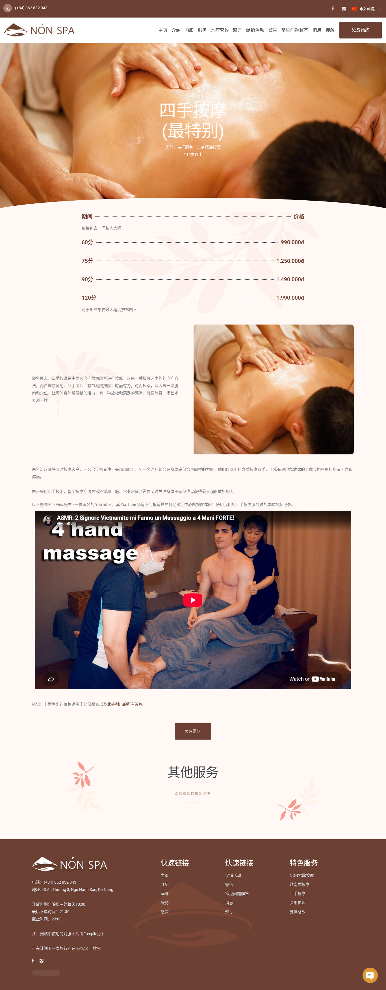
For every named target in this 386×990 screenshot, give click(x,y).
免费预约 (361, 30)
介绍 (176, 30)
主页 (163, 30)
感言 (237, 30)
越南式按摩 (299, 884)
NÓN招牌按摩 (302, 875)
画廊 (189, 30)
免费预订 (193, 731)
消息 (317, 30)
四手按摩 (297, 893)
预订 (229, 911)
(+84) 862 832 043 (31, 8)
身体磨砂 (297, 911)
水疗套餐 (220, 30)
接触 (330, 30)
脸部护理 (297, 902)
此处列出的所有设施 (125, 704)
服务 (202, 30)
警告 (272, 30)
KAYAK (82, 948)
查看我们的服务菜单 (193, 793)
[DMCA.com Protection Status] (46, 972)
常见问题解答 (295, 30)
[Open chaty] (370, 975)
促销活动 (255, 30)
